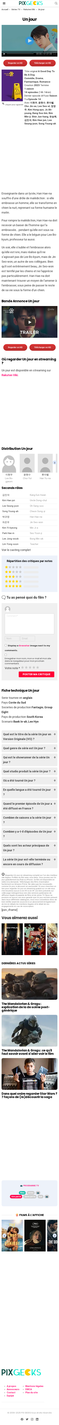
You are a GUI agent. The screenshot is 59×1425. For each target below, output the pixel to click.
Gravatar (24, 645)
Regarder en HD (15, 63)
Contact (11, 1392)
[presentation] (55, 462)
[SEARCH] (56, 3)
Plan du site (31, 1392)
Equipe (10, 1395)
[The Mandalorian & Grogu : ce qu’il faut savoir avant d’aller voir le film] (29, 1031)
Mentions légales (34, 1386)
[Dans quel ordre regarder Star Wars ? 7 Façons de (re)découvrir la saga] (29, 1074)
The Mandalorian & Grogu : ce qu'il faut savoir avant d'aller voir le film (28, 1052)
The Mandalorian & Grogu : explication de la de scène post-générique (26, 1007)
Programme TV (31, 1186)
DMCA (28, 1389)
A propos (11, 1386)
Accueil (5, 9)
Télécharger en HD (42, 63)
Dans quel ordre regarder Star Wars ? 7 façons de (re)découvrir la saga (29, 1095)
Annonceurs (13, 1389)
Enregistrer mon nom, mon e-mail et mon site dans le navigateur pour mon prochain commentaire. (28, 661)
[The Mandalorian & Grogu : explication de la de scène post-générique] (29, 984)
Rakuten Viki (29, 9)
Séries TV (15, 9)
